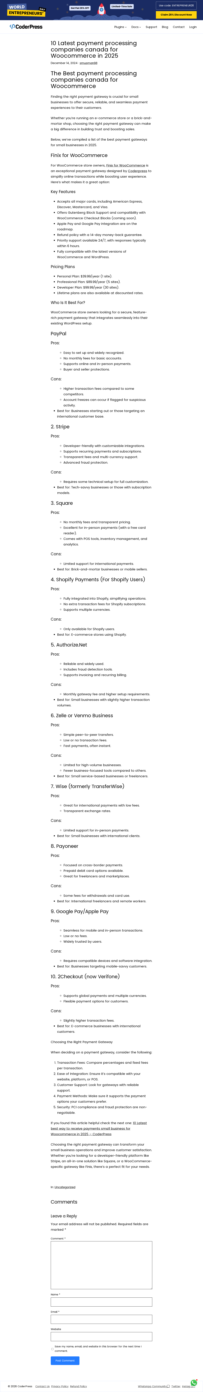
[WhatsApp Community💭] (154, 1386)
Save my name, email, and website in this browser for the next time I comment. (98, 1349)
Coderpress (137, 171)
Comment (58, 1238)
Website (56, 1329)
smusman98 (88, 63)
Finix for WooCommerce (125, 165)
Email (55, 1312)
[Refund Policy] (78, 1386)
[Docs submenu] (140, 27)
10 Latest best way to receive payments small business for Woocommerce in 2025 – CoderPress (99, 1128)
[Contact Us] (42, 1386)
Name (55, 1294)
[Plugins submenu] (126, 27)
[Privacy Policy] (60, 1386)
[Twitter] (175, 1386)
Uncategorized (65, 1187)
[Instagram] (188, 1386)
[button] (176, 15)
